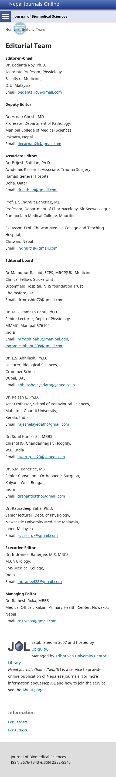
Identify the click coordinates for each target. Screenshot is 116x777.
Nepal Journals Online (34, 4)
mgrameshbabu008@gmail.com (34, 345)
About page (32, 689)
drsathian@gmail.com (37, 189)
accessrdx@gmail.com (38, 535)
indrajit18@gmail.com (37, 248)
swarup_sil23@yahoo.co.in (41, 456)
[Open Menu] (5, 16)
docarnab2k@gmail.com (39, 143)
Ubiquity (39, 649)
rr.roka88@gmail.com (37, 620)
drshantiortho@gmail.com (41, 496)
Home (10, 29)
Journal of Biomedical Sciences (40, 16)
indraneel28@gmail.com (40, 581)
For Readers (17, 721)
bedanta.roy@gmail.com (40, 92)
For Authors (17, 730)
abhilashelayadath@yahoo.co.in (46, 384)
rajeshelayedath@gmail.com (43, 424)
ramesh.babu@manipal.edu (43, 339)
